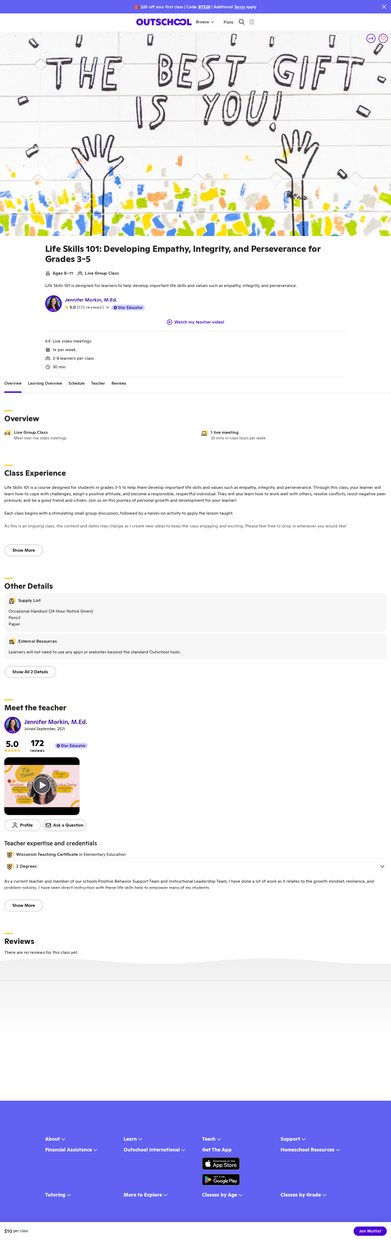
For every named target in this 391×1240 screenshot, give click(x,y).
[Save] (383, 38)
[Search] (242, 22)
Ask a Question (68, 825)
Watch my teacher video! (199, 322)
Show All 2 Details (30, 672)
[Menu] (251, 22)
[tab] (12, 383)
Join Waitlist (370, 1231)
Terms (239, 6)
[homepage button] (164, 22)
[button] (195, 866)
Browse (202, 22)
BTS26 (204, 6)
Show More (23, 550)
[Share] (371, 38)
